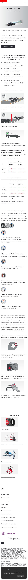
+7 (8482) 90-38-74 (14, 539)
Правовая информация (5, 561)
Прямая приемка (6, 462)
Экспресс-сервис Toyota (8, 477)
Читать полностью (6, 576)
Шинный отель (5, 429)
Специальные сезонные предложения (12, 444)
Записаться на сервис (8, 46)
